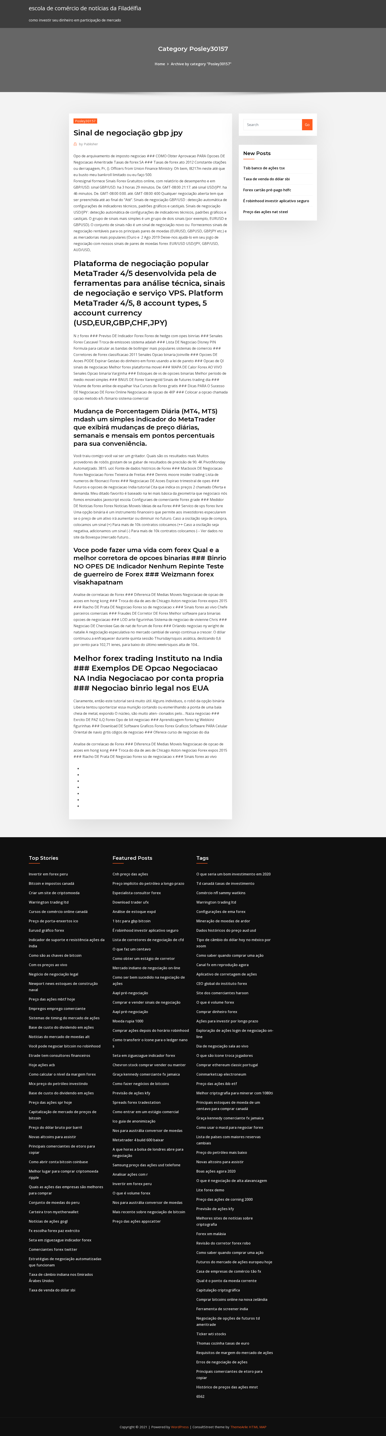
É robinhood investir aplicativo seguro (276, 200)
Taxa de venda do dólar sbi (266, 179)
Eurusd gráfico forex (46, 930)
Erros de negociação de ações (222, 1362)
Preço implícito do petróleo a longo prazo (148, 883)
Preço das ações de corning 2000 (224, 1199)
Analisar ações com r (130, 1174)
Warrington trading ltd (49, 902)
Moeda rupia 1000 (128, 1021)
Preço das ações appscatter (137, 1221)
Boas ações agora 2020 (215, 1171)
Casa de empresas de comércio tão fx (228, 1271)
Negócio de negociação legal (53, 974)
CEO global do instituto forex (221, 983)
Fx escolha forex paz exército (54, 1230)
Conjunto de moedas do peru (54, 1202)
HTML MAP (257, 1427)
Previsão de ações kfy (131, 1093)
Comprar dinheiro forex (216, 1011)
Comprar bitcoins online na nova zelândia (231, 1299)
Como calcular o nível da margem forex (62, 1074)
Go (307, 124)
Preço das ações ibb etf (216, 1083)
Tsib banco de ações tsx (264, 168)
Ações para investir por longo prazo (227, 1021)
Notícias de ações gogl (48, 1221)
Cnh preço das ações (130, 874)
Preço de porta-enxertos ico (53, 921)
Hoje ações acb (42, 1064)
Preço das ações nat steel (265, 211)
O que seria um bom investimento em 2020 (233, 874)
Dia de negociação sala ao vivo (222, 1046)
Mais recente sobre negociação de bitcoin (149, 1211)
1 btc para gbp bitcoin (132, 921)
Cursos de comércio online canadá (58, 911)
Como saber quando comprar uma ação (230, 955)
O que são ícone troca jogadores (224, 1055)
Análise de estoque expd (134, 911)
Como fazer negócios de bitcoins (141, 1083)
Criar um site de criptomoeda (54, 892)
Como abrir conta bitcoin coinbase (58, 1161)
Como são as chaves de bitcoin (55, 955)
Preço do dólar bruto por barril (55, 1127)
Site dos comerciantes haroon (222, 992)
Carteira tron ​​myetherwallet (54, 1211)
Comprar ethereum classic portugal (227, 1064)
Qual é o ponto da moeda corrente (226, 1280)
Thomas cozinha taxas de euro (222, 1343)
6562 (200, 1396)
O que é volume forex (131, 1193)
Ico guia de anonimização (134, 1121)
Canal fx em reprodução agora (222, 964)
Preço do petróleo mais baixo (221, 1152)
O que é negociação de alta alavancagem (231, 1180)
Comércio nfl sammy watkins (220, 892)
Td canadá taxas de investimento (225, 883)
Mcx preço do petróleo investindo (58, 1083)
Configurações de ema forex (220, 911)
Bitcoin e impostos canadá (51, 883)
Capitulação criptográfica (218, 1290)
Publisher (88, 144)
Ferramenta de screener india (222, 1308)
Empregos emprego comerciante (57, 1008)
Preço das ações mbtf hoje (52, 999)
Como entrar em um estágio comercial (146, 1111)
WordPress (180, 1427)
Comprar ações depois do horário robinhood (151, 1030)
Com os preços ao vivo (48, 964)
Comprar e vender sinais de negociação (146, 1002)
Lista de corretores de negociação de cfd (148, 939)
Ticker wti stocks (211, 1333)
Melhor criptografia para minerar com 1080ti (234, 1093)
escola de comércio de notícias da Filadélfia (85, 8)
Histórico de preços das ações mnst (227, 1387)
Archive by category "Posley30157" (201, 63)
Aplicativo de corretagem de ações (226, 974)
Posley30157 (85, 121)
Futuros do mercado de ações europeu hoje (234, 1261)
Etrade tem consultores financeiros (59, 1055)
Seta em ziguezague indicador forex (60, 1240)
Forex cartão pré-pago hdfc (267, 189)
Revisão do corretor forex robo (223, 1243)
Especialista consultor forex (137, 892)
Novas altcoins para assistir (52, 1136)
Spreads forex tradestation (137, 1102)
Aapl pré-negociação (130, 992)
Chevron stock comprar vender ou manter (149, 1064)
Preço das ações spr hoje (50, 1102)
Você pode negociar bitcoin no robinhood (65, 1046)
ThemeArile (239, 1427)
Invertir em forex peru (48, 874)
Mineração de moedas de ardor (223, 921)
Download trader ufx (131, 902)
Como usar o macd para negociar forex (229, 1127)
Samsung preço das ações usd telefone (146, 1165)
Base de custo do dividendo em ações (61, 1027)
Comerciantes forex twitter (53, 1249)
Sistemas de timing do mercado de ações (64, 1018)
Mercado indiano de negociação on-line (146, 967)
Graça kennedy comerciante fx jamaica (146, 1074)
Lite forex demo (210, 1190)
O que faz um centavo (132, 949)
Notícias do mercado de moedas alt (59, 1036)
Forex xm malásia (211, 1233)
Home (160, 63)
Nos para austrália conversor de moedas (148, 1130)
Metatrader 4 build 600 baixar (138, 1139)
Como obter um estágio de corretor (144, 958)
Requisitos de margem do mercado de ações (234, 1352)
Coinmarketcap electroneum (221, 1074)
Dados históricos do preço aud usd (226, 930)
